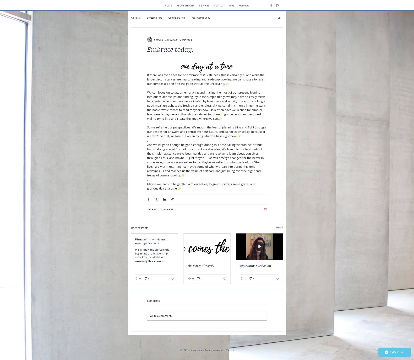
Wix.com (230, 350)
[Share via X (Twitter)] (156, 199)
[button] (278, 17)
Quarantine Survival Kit (255, 266)
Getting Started (176, 17)
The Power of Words (201, 266)
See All (279, 227)
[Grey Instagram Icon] (278, 6)
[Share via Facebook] (148, 199)
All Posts (136, 17)
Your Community (200, 17)
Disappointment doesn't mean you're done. (151, 241)
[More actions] (265, 40)
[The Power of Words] (207, 246)
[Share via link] (172, 199)
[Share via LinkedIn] (164, 199)
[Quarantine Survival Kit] (259, 246)
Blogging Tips (154, 17)
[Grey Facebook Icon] (271, 6)
